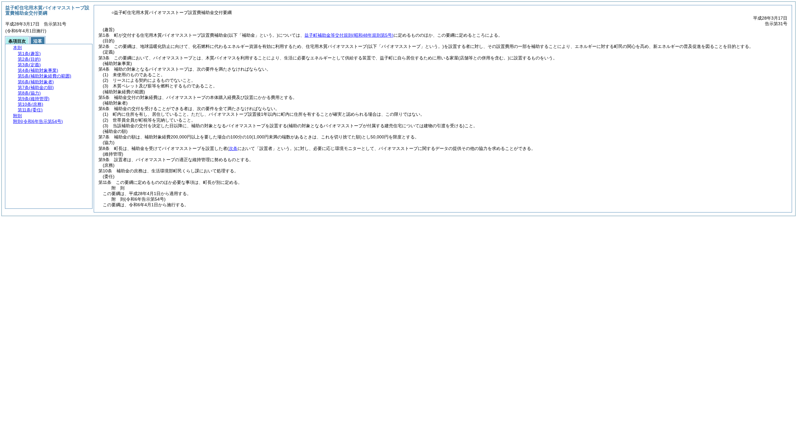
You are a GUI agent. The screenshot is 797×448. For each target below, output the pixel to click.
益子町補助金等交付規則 (349, 35)
